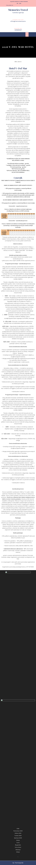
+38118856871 (18, 30)
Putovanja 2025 (18, 831)
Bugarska (18, 845)
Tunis (18, 842)
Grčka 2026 (18, 833)
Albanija (18, 849)
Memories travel (18, 9)
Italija (18, 840)
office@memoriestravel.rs (18, 21)
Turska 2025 (18, 835)
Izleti (18, 828)
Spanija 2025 (18, 838)
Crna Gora (18, 847)
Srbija (18, 852)
